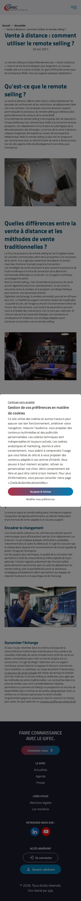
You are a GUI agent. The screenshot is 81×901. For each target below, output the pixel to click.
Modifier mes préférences (40, 499)
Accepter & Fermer (40, 491)
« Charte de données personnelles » (28, 482)
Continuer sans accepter (21, 402)
